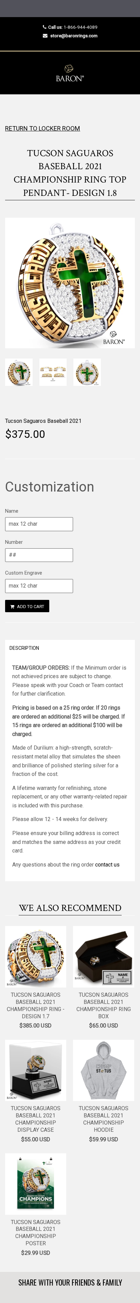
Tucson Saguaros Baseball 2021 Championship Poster (35, 1233)
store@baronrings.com (74, 35)
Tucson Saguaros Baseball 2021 (43, 421)
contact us (107, 864)
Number (14, 542)
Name (11, 511)
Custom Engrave (23, 573)
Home (11, 107)
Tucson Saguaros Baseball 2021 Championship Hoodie (103, 1119)
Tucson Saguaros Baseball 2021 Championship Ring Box (103, 1005)
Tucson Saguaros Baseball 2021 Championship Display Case (35, 1119)
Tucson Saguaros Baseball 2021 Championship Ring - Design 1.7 (36, 1005)
